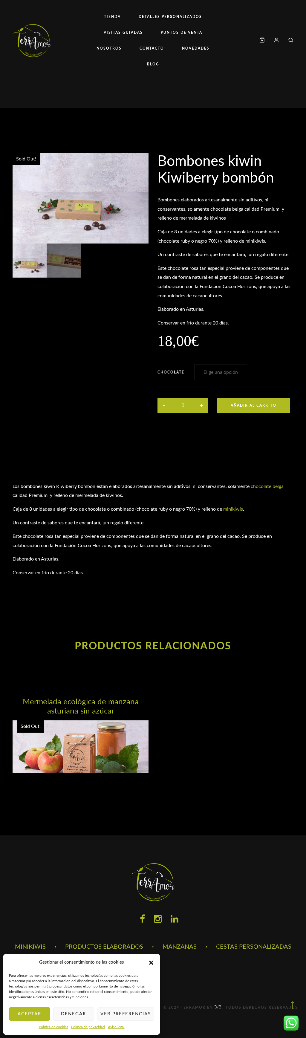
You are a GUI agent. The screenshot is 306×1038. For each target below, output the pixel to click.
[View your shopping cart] (262, 40)
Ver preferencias (125, 1014)
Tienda (112, 17)
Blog (153, 64)
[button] (151, 963)
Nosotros (109, 48)
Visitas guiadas (123, 32)
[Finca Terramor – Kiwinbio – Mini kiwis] (32, 40)
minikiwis (233, 509)
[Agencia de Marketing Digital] (219, 1007)
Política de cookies (53, 1027)
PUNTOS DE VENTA (181, 32)
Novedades (195, 48)
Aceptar (29, 1014)
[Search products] (288, 40)
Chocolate (170, 372)
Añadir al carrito (253, 405)
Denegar (73, 1014)
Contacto (152, 48)
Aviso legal (116, 1027)
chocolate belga (267, 486)
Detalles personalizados (170, 17)
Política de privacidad (88, 1027)
